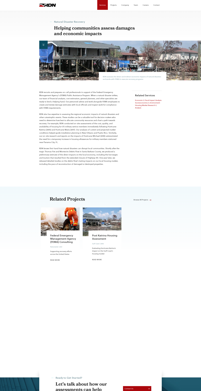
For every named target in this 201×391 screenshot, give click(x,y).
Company (125, 5)
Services (102, 5)
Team (136, 5)
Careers (146, 5)
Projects (113, 5)
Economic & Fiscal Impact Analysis (148, 100)
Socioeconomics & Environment (147, 103)
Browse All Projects (141, 200)
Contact (156, 5)
